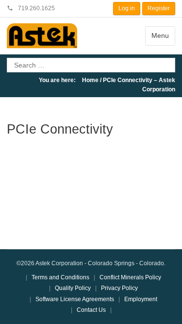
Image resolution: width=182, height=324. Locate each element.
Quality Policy (73, 288)
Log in (126, 8)
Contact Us (91, 310)
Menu (160, 35)
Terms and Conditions (60, 277)
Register (159, 8)
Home (90, 80)
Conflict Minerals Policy (130, 277)
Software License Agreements (74, 299)
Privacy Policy (119, 288)
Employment (140, 299)
